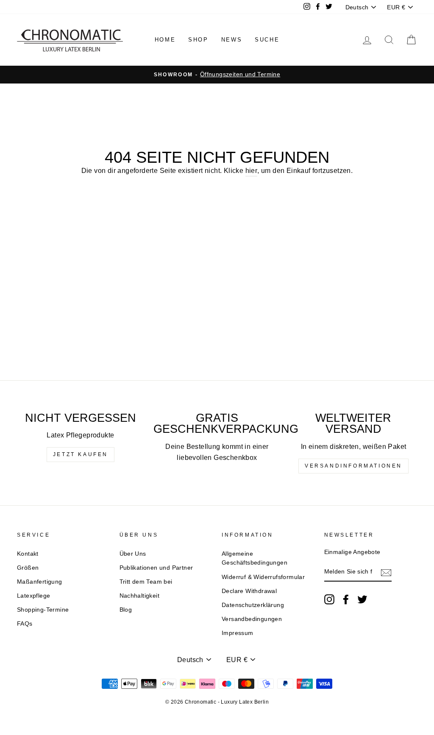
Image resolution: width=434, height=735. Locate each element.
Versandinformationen (353, 466)
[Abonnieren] (386, 572)
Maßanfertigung (39, 582)
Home (165, 39)
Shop (198, 39)
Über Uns (133, 554)
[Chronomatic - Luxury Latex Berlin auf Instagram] (329, 599)
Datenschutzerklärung (253, 605)
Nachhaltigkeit (140, 596)
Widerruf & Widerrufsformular (263, 577)
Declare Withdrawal (249, 591)
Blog (126, 610)
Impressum (237, 633)
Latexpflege (33, 596)
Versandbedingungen (252, 619)
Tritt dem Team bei (146, 582)
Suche (267, 39)
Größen (28, 568)
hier (251, 170)
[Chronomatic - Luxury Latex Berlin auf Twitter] (362, 599)
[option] (217, 74)
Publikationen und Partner (156, 568)
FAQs (25, 624)
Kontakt (28, 554)
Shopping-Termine (43, 610)
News (231, 39)
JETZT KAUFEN (80, 454)
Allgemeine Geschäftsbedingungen (254, 558)
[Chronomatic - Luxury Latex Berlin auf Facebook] (346, 599)
